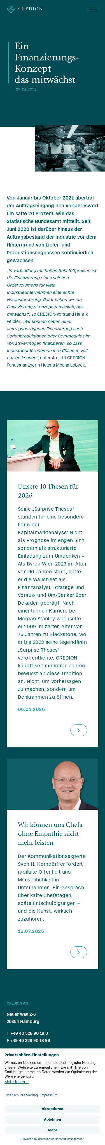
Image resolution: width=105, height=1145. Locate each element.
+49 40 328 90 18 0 (29, 1033)
